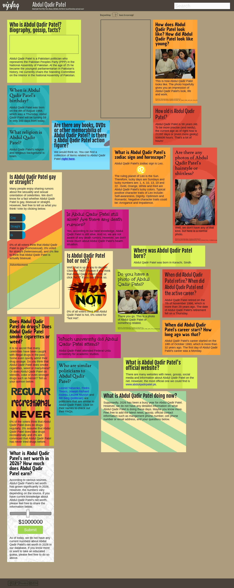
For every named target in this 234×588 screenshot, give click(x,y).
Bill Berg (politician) (71, 398)
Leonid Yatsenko (69, 388)
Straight (15, 226)
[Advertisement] (125, 68)
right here (68, 158)
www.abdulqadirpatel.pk (141, 384)
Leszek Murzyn (79, 394)
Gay (13, 217)
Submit (30, 530)
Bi (11, 235)
